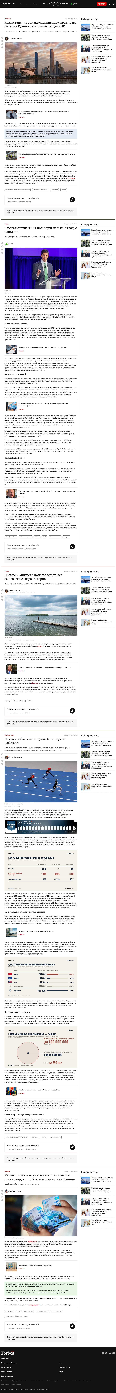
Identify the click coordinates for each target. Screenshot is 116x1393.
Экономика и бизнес (8, 1363)
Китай (63, 190)
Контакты (4, 1381)
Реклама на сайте (37, 1381)
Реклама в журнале (53, 1381)
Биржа (6, 224)
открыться (71, 178)
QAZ (63, 4)
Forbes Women (38, 4)
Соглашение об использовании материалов (78, 1381)
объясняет (35, 683)
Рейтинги (15, 4)
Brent (18, 1311)
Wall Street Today (9, 735)
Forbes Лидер (6, 1367)
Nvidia (37, 537)
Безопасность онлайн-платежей (11, 1384)
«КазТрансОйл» (11, 537)
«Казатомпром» (25, 537)
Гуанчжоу (54, 190)
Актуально (8, 18)
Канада (8, 701)
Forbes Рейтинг (64, 1367)
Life (60, 1363)
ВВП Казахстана (56, 1311)
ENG (67, 4)
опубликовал (32, 1242)
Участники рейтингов (26, 4)
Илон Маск (34, 1137)
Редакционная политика (19, 1381)
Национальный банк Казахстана (16, 1316)
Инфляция (9, 1311)
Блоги (61, 1372)
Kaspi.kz (66, 537)
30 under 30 (46, 4)
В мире (7, 571)
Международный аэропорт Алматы (18, 190)
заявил (39, 646)
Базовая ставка (55, 537)
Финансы (7, 1171)
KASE (44, 537)
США (29, 701)
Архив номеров (7, 1376)
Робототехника (55, 1137)
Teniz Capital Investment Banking (16, 1137)
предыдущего (34, 1305)
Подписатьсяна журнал (101, 4)
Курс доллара (28, 1311)
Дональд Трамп (19, 701)
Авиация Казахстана (40, 190)
